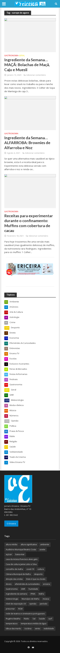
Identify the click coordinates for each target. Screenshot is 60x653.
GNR (23, 589)
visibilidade (49, 628)
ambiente (44, 544)
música (46, 599)
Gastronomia (11, 56)
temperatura (11, 623)
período (43, 603)
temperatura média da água (33, 623)
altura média (11, 544)
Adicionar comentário (36, 75)
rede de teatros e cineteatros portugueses (25, 613)
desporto (38, 574)
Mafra (41, 594)
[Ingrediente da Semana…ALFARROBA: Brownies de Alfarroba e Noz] (30, 112)
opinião (32, 603)
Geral (22, 56)
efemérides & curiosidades (27, 584)
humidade (33, 589)
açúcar (9, 554)
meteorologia (12, 599)
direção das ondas (14, 579)
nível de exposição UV (16, 603)
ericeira (46, 584)
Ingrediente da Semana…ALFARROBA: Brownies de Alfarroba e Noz (27, 142)
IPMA (33, 594)
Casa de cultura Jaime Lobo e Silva (21, 564)
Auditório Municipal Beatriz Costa (21, 549)
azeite (42, 549)
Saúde (42, 618)
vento (37, 628)
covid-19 (30, 569)
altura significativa (29, 544)
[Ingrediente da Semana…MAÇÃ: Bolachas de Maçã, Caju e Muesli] (30, 34)
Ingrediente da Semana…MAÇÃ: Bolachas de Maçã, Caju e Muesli (27, 64)
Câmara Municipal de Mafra (18, 574)
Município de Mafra (30, 599)
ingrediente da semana (16, 594)
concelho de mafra (14, 569)
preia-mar (10, 608)
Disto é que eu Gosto (35, 579)
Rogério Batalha (13, 618)
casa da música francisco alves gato (22, 559)
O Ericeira (11, 523)
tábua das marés (13, 628)
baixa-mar (19, 554)
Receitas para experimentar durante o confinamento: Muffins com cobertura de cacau (28, 223)
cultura (41, 569)
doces (8, 584)
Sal (34, 618)
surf (50, 618)
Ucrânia (27, 628)
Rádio (26, 618)
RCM (20, 608)
